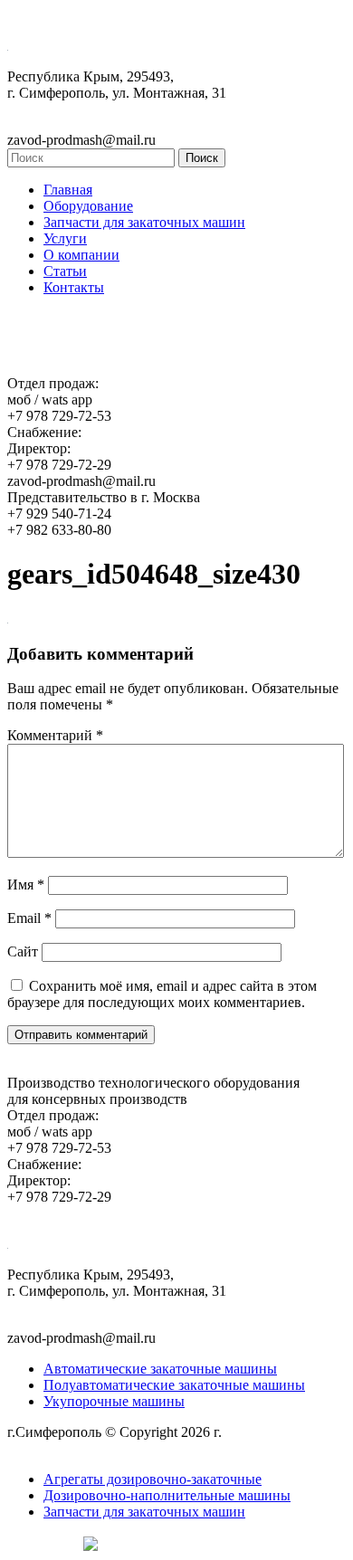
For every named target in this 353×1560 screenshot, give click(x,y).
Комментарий (55, 735)
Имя (25, 884)
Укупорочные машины (114, 1401)
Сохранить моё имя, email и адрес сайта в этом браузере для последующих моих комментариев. (162, 994)
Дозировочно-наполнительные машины (167, 1495)
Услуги (65, 238)
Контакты (73, 287)
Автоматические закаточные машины (160, 1368)
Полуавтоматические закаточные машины (174, 1385)
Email (29, 918)
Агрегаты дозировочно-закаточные (152, 1479)
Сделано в (40, 1542)
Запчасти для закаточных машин (144, 222)
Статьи (65, 271)
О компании (81, 254)
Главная (67, 189)
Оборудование (88, 206)
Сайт (22, 951)
